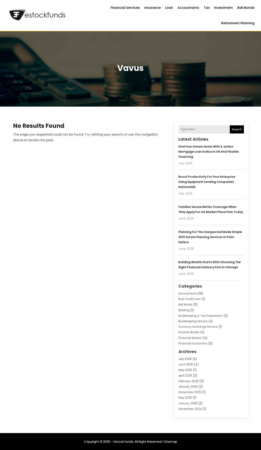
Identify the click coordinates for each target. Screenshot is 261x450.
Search (237, 129)
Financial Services (125, 7)
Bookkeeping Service (193, 321)
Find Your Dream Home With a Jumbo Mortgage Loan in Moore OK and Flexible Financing (208, 151)
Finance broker (188, 332)
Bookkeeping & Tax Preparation (200, 316)
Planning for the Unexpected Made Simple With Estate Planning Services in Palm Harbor (210, 237)
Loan (169, 7)
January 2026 (188, 387)
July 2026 (185, 359)
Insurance (152, 7)
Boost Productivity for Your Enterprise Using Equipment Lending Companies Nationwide (206, 182)
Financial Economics (192, 343)
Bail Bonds (245, 7)
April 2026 (185, 376)
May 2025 (185, 398)
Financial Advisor (190, 338)
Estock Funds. (124, 441)
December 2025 (189, 392)
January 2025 (187, 403)
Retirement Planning (237, 23)
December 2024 (190, 409)
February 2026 (188, 381)
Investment (223, 7)
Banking (183, 310)
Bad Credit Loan (189, 299)
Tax (207, 7)
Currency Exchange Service (198, 327)
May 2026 (185, 370)
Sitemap (170, 441)
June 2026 (185, 364)
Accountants (188, 7)
